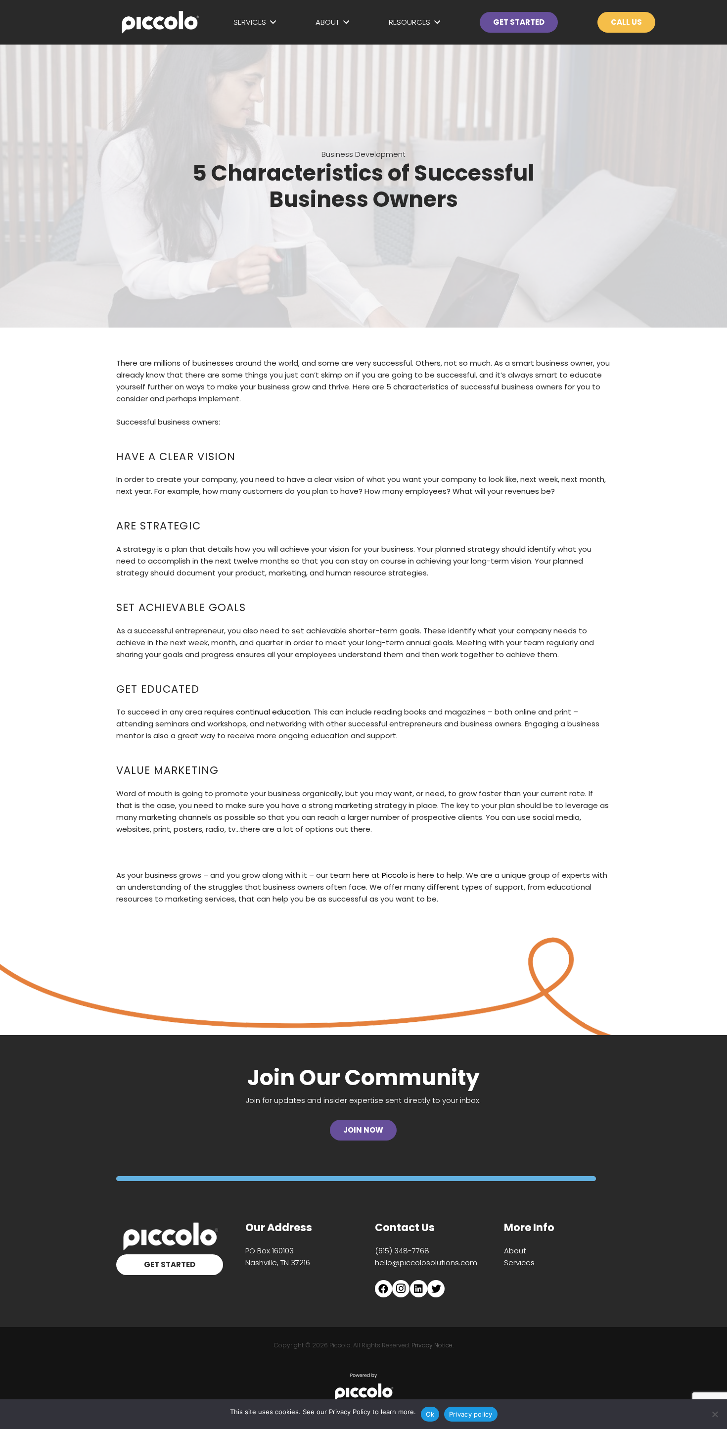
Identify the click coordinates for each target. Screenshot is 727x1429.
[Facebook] (383, 1288)
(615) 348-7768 (402, 1250)
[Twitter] (436, 1288)
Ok (430, 1414)
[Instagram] (400, 1288)
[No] (715, 1414)
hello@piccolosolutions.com (426, 1262)
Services (519, 1262)
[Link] (159, 22)
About (515, 1250)
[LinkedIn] (418, 1288)
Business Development (363, 154)
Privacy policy (471, 1414)
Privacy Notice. (432, 1345)
